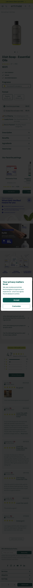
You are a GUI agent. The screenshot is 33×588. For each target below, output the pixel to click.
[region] (16, 294)
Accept (16, 300)
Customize (16, 306)
